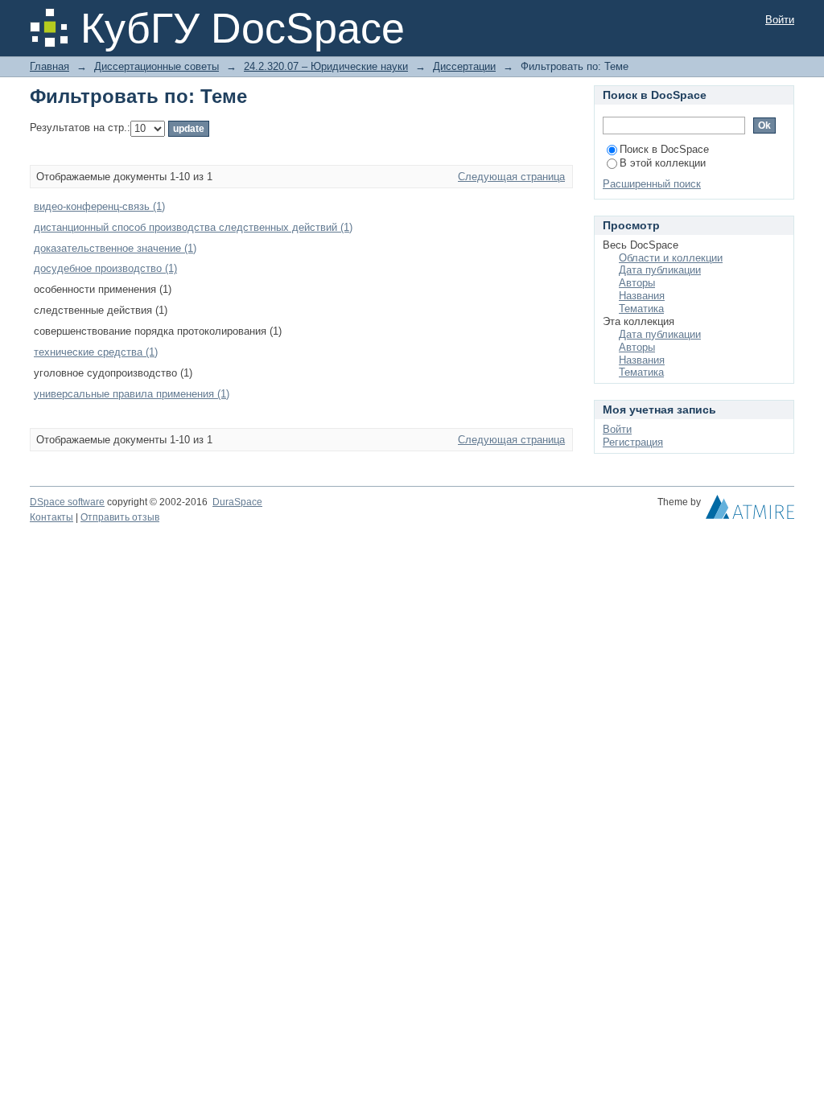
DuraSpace (237, 502)
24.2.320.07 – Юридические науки (326, 66)
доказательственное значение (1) (115, 248)
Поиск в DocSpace (664, 149)
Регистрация (633, 442)
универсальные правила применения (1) (131, 394)
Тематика (641, 309)
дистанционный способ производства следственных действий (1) (193, 227)
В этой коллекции (663, 163)
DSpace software (67, 502)
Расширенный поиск (652, 184)
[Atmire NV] (750, 511)
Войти (779, 20)
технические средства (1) (96, 352)
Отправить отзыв (119, 517)
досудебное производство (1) (105, 268)
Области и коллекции (671, 258)
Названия (642, 296)
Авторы (637, 283)
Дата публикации (660, 270)
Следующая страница (511, 177)
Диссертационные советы (156, 66)
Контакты (51, 517)
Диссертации (464, 66)
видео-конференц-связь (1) (99, 206)
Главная (49, 66)
